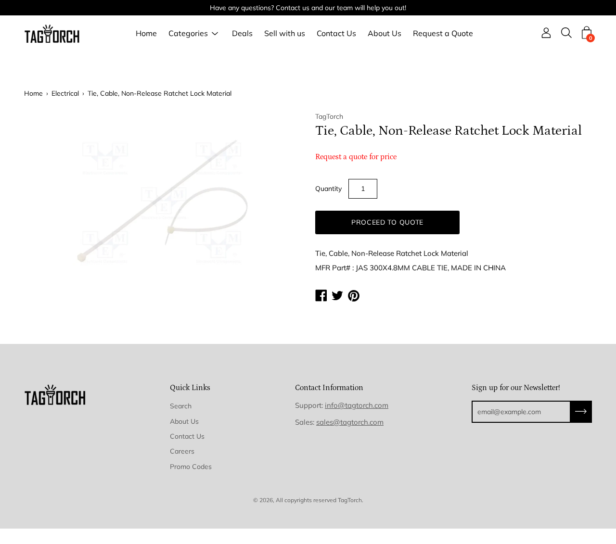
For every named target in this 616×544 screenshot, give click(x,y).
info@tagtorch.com (356, 405)
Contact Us (336, 33)
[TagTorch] (53, 34)
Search (181, 406)
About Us (384, 33)
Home (146, 33)
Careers (182, 451)
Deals (242, 33)
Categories (188, 33)
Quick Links (190, 387)
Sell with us (284, 33)
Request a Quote (443, 33)
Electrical (65, 93)
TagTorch (350, 500)
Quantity (328, 188)
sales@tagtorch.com (350, 422)
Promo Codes (191, 466)
